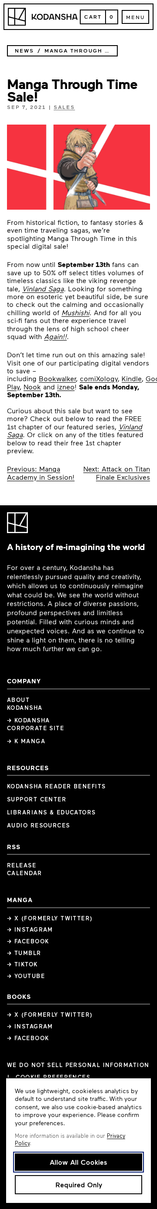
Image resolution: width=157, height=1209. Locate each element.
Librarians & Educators (51, 812)
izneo (66, 386)
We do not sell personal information (78, 1065)
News (24, 50)
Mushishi (75, 312)
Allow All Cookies (78, 1162)
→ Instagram (30, 929)
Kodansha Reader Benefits (56, 786)
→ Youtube (26, 975)
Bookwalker (57, 378)
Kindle (132, 378)
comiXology (99, 378)
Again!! (55, 336)
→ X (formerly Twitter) (50, 918)
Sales (64, 107)
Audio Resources (38, 825)
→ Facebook (28, 941)
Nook (32, 386)
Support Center (36, 799)
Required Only (78, 1184)
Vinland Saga (43, 288)
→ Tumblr (24, 952)
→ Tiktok (22, 964)
